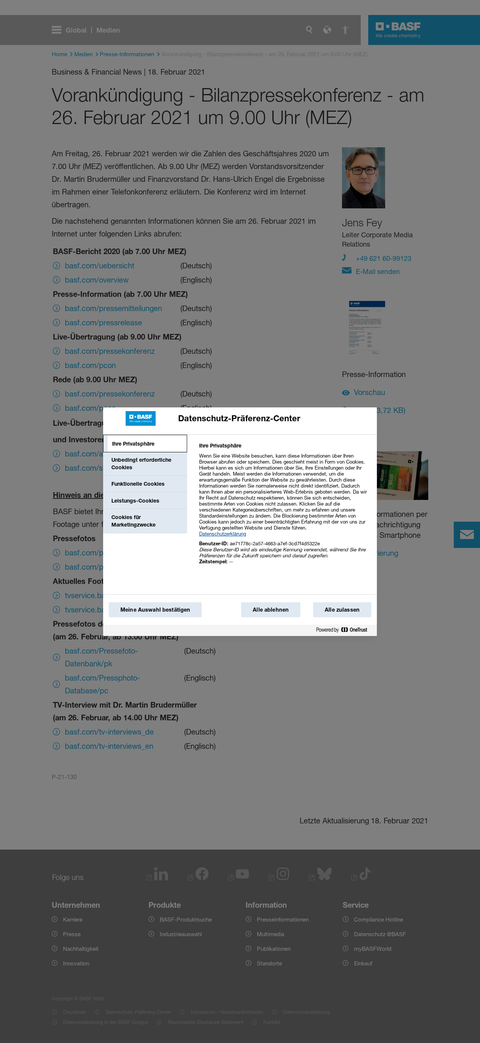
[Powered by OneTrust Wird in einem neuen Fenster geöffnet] (344, 630)
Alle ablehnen (271, 609)
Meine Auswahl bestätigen (155, 609)
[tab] (145, 443)
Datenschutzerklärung (222, 534)
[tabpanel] (284, 507)
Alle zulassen (342, 609)
